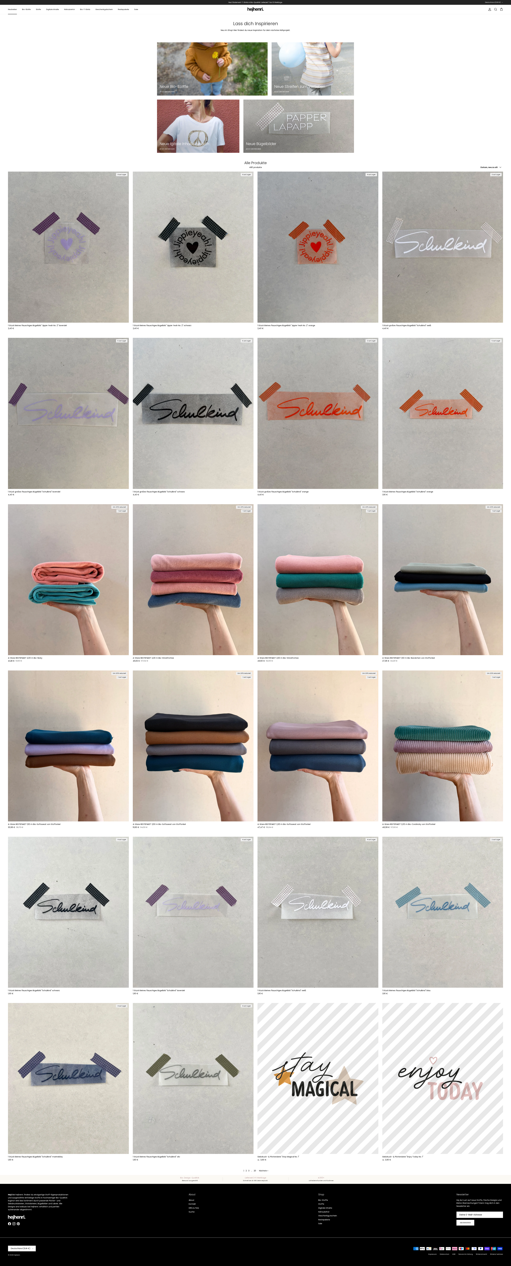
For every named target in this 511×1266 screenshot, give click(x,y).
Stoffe (38, 9)
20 (255, 1170)
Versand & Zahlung (465, 1254)
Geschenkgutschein (104, 9)
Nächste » (263, 1170)
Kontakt (192, 1204)
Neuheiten (12, 9)
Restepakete (123, 9)
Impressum (432, 1254)
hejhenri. (17, 1255)
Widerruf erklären (496, 1254)
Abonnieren (465, 1223)
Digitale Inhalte (52, 9)
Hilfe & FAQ (194, 1208)
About (191, 1200)
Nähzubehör (69, 9)
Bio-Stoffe (26, 9)
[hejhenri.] (255, 9)
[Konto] (489, 9)
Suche (192, 1211)
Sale (136, 9)
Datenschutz (444, 1254)
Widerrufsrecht (481, 1254)
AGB (453, 1254)
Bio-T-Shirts (85, 9)
